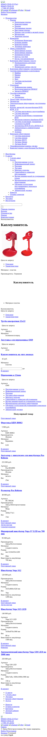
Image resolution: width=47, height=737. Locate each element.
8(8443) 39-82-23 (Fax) (9, 4)
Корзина (4, 14)
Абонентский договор (14, 410)
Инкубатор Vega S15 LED (13, 609)
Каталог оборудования (14, 699)
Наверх (4, 727)
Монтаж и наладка (12, 397)
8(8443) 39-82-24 (7, 6)
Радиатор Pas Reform (11, 490)
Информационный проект (15, 391)
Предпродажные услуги (14, 389)
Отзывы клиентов (12, 707)
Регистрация (11, 12)
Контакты (9, 709)
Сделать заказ (10, 695)
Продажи (9, 393)
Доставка (9, 697)
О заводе (8, 693)
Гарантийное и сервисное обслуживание (21, 399)
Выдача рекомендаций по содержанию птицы (23, 401)
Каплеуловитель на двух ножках (17, 354)
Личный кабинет (12, 711)
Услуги (8, 701)
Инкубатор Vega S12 (11, 570)
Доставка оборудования (14, 395)
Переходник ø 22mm (11, 375)
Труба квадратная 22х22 (13, 321)
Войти (3, 12)
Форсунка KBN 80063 (11, 422)
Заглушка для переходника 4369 (17, 340)
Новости (8, 705)
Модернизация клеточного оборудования (21, 403)
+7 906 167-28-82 (7, 8)
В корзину (5, 371)
